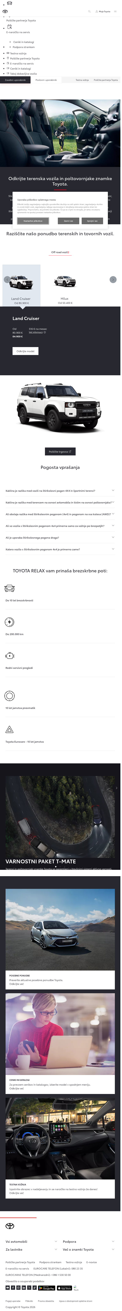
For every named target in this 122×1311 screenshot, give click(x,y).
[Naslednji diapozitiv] (116, 788)
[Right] (113, 279)
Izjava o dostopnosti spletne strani (75, 1300)
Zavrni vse (68, 221)
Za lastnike (14, 1249)
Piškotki (29, 1300)
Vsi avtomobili (16, 1241)
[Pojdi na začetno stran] (5, 11)
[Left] (7, 279)
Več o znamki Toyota (78, 1249)
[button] (21, 286)
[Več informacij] (44, 332)
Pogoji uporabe (13, 1300)
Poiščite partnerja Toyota (106, 79)
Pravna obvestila (46, 1300)
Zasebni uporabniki (15, 79)
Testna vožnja (82, 79)
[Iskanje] (89, 11)
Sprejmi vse (92, 221)
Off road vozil (60, 252)
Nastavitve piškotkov (33, 221)
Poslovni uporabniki (46, 79)
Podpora (69, 1241)
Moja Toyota (104, 11)
